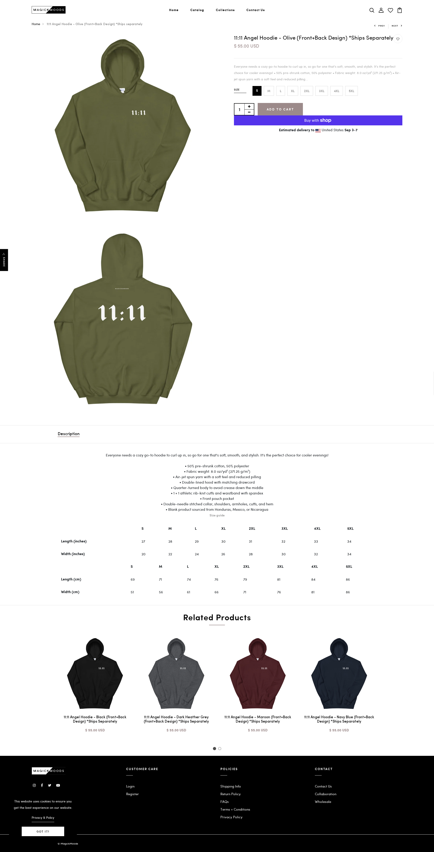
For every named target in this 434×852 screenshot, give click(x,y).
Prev (381, 25)
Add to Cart (280, 109)
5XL (351, 90)
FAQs (224, 801)
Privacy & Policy (43, 817)
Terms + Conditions (235, 809)
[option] (95, 688)
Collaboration (325, 794)
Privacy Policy (231, 817)
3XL (321, 90)
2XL (306, 90)
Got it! (43, 831)
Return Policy (230, 794)
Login (130, 786)
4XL (336, 90)
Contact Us (255, 9)
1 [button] (215, 749)
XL (293, 90)
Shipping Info (230, 786)
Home (174, 9)
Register (132, 794)
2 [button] (220, 749)
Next (395, 25)
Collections (225, 9)
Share (4, 262)
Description (69, 434)
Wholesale (323, 801)
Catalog (197, 9)
